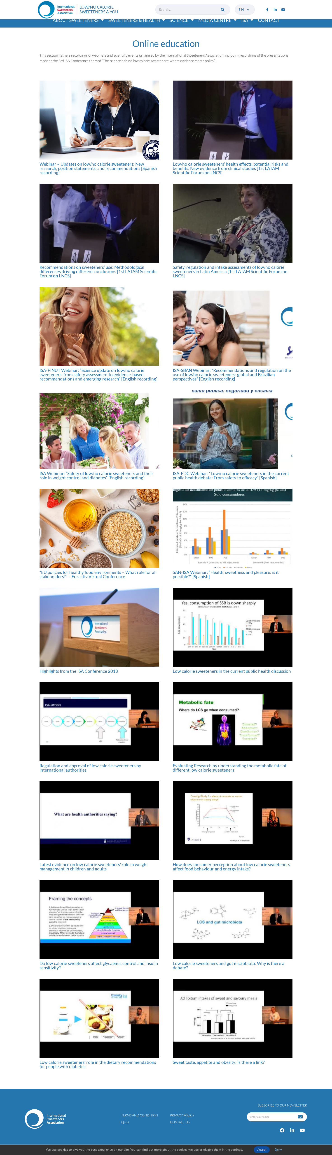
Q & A (125, 1122)
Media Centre (214, 20)
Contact (269, 20)
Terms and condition (139, 1115)
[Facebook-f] (267, 9)
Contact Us (179, 1122)
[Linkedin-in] (275, 9)
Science (179, 20)
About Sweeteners (76, 20)
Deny (278, 1150)
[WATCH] (99, 120)
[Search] (223, 9)
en (242, 9)
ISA (244, 20)
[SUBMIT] (301, 1116)
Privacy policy (182, 1115)
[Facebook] (282, 1130)
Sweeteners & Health (134, 20)
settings (236, 1150)
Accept (261, 1150)
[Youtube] (283, 9)
